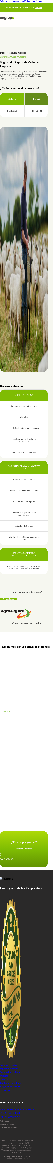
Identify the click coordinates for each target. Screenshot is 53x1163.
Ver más (38, 7)
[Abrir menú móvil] (1, 21)
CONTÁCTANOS (7, 859)
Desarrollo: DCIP (21, 1159)
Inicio (2, 53)
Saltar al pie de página (35, 1)
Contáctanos (8, 599)
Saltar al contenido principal (12, 1)
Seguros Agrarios (17, 53)
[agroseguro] (16, 614)
